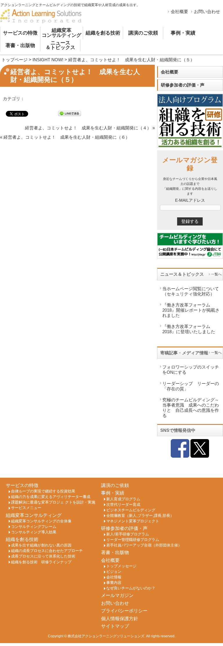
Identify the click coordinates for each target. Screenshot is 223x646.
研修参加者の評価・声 (182, 84)
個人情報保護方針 (119, 618)
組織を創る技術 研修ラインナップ (41, 562)
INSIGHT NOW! (48, 59)
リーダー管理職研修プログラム (132, 540)
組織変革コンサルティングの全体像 (41, 521)
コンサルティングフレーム (33, 527)
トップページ (14, 59)
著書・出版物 (20, 45)
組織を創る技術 (103, 33)
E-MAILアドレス (190, 200)
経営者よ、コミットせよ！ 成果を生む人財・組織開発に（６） (66, 137)
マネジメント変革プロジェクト (132, 521)
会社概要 (179, 11)
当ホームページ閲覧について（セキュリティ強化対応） (190, 291)
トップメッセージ (121, 566)
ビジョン (113, 572)
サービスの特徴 (20, 33)
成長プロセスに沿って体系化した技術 (43, 556)
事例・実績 (183, 33)
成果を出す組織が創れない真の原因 (41, 545)
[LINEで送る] (69, 113)
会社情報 (113, 577)
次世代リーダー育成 (123, 505)
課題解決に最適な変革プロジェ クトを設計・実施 (53, 502)
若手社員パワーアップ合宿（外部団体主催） (144, 545)
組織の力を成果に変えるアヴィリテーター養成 (50, 497)
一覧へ (216, 274)
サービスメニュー (26, 508)
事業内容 (113, 583)
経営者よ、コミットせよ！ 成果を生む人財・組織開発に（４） (88, 127)
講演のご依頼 (143, 33)
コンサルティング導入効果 (33, 532)
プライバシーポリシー (124, 610)
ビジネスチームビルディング (130, 510)
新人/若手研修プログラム (127, 534)
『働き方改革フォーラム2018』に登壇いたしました (188, 329)
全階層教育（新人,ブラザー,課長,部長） (140, 516)
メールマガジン (117, 595)
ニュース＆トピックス (60, 45)
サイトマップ (115, 626)
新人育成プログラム (123, 499)
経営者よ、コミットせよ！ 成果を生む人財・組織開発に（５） (131, 59)
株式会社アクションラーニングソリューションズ (106, 636)
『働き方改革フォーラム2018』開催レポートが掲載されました (191, 310)
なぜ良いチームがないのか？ (130, 588)
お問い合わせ (207, 11)
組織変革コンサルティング (61, 33)
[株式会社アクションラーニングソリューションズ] (40, 16)
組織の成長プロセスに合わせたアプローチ (47, 551)
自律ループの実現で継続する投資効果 (43, 491)
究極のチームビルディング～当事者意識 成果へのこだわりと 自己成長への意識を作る (190, 407)
